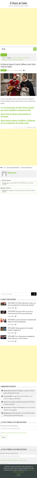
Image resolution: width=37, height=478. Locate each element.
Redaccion (11, 70)
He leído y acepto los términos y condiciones (14, 433)
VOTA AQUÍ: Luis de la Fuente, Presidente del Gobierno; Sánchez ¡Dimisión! (22, 321)
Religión (9, 58)
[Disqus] (18, 219)
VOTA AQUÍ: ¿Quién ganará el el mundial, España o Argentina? (20, 329)
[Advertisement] (18, 26)
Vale (18, 475)
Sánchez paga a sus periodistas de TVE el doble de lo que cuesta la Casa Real (17, 183)
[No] (35, 471)
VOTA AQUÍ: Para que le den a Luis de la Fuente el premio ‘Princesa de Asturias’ (20, 312)
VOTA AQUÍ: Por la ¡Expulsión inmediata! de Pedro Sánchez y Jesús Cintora (21, 337)
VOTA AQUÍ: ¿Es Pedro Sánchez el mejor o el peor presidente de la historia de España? (22, 304)
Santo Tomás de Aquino (26, 167)
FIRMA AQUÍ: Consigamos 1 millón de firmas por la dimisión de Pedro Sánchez (18, 191)
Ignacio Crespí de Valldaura (13, 167)
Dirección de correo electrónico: (9, 425)
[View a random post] (2, 49)
